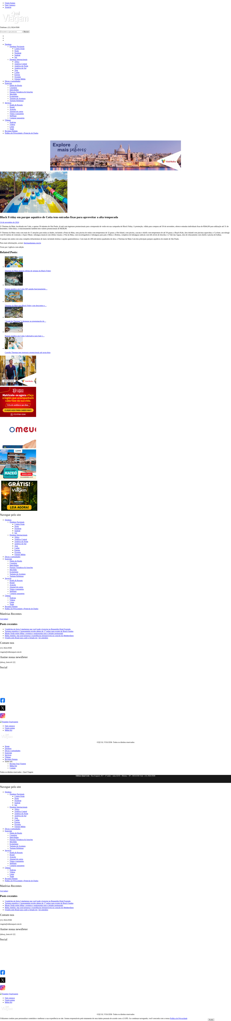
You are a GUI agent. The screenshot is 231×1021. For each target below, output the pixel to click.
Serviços (8, 103)
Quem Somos (10, 3)
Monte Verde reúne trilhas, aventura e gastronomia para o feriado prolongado (34, 633)
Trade (12, 129)
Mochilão (13, 94)
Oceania (17, 77)
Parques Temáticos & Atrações (21, 92)
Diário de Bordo (16, 85)
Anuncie (8, 7)
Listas (12, 127)
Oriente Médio (20, 79)
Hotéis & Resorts (16, 105)
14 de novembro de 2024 (9, 222)
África (16, 62)
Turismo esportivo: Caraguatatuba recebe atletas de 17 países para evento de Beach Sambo (39, 631)
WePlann (13, 116)
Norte (16, 51)
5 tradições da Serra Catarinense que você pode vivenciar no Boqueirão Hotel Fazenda (38, 629)
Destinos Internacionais (18, 59)
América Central (20, 64)
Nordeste (17, 53)
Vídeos (12, 124)
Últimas (8, 120)
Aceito (211, 1020)
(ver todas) (4, 619)
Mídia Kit (8, 730)
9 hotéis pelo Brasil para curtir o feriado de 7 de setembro (26, 638)
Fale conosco (10, 726)
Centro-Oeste (19, 49)
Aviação (13, 109)
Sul (15, 57)
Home (7, 746)
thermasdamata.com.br (32, 243)
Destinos (8, 44)
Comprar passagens (17, 118)
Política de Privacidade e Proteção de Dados (21, 133)
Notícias (13, 122)
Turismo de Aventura (18, 98)
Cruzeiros (13, 88)
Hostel (12, 107)
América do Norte (21, 66)
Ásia (16, 70)
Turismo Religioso (17, 101)
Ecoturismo (14, 96)
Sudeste (17, 55)
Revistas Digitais (11, 131)
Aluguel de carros (16, 111)
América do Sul (20, 68)
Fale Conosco (10, 5)
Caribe (16, 72)
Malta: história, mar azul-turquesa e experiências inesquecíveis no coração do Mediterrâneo (39, 636)
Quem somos (10, 728)
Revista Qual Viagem (18, 764)
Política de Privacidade (178, 1018)
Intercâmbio (14, 90)
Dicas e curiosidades (12, 81)
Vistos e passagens (17, 114)
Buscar (26, 32)
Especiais (8, 83)
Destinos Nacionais (17, 46)
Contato (13, 768)
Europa (17, 75)
